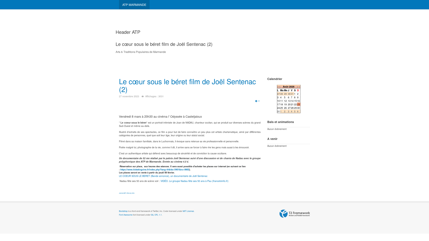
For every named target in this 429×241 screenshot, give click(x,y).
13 (289, 100)
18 (281, 104)
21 (292, 104)
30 (298, 107)
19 (285, 104)
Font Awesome (126, 214)
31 (278, 111)
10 (278, 100)
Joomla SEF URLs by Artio (126, 193)
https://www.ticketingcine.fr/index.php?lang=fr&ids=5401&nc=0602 (154, 169)
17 (278, 104)
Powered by (295, 214)
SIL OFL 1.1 (156, 214)
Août (285, 86)
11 (281, 100)
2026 (291, 86)
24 (278, 107)
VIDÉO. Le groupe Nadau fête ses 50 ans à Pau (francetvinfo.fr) (194, 181)
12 (285, 100)
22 (295, 104)
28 (292, 107)
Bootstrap (123, 211)
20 (289, 104)
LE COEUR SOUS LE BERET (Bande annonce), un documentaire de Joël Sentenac (163, 176)
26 (285, 107)
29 (295, 107)
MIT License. (188, 211)
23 (298, 104)
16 (298, 100)
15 (295, 100)
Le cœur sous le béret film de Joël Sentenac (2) (187, 85)
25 (281, 107)
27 (289, 107)
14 (292, 100)
